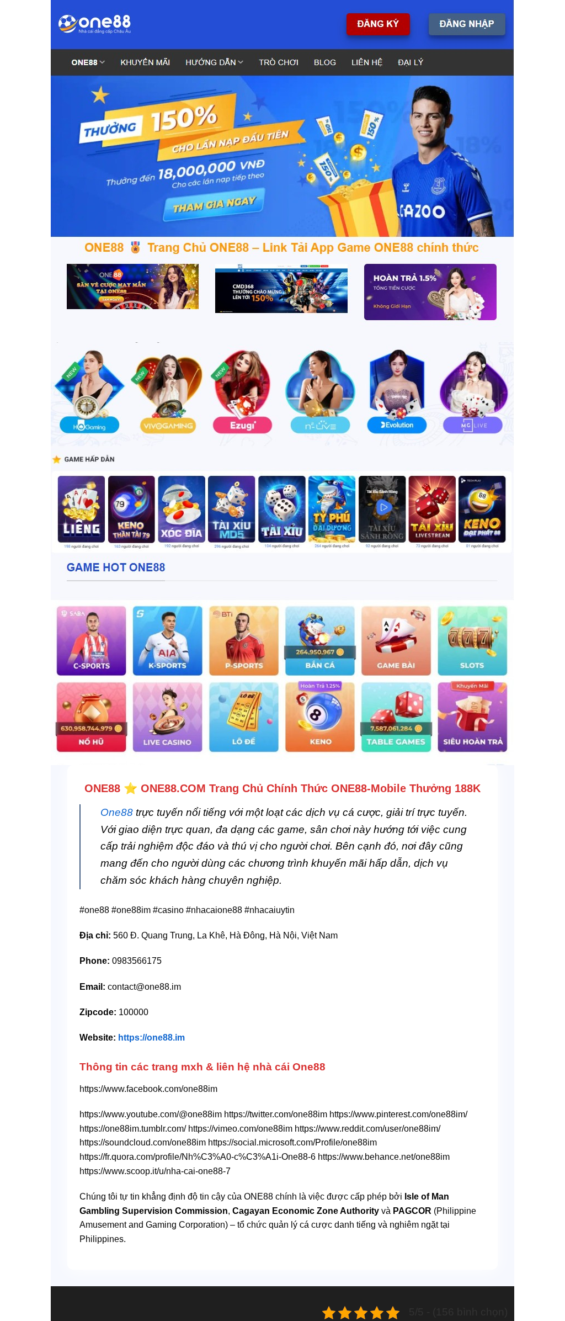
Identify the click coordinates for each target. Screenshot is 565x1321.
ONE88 (102, 788)
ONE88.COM (173, 788)
